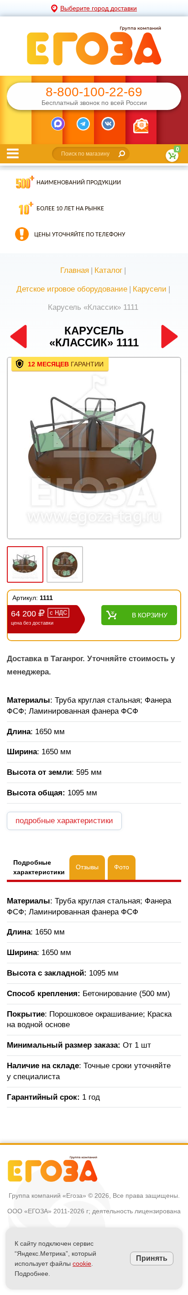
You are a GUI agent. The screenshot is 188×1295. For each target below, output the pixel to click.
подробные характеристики (64, 820)
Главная (74, 270)
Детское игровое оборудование (71, 289)
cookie (82, 1263)
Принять (151, 1258)
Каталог (108, 270)
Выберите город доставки (98, 8)
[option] (94, 449)
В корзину (149, 615)
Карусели (150, 289)
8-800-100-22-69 (94, 92)
